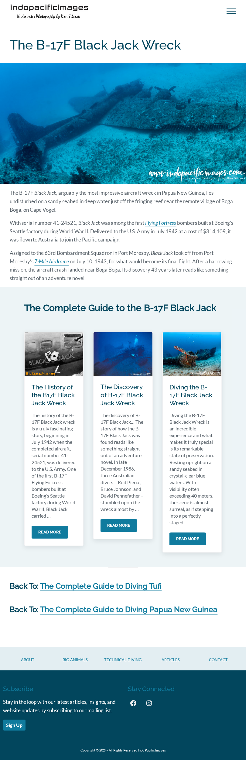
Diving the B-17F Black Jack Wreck (190, 395)
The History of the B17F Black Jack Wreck (53, 395)
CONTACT (218, 659)
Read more (53, 533)
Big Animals (75, 659)
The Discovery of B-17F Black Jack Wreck (122, 394)
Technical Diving (123, 659)
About (27, 659)
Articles (171, 659)
